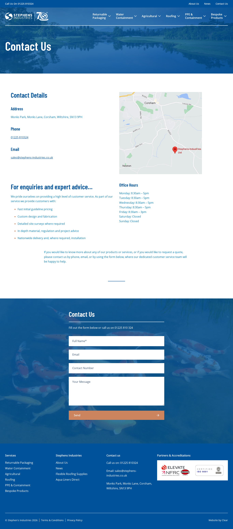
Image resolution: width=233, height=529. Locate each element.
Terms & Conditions (52, 520)
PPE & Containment (193, 16)
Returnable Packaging (100, 16)
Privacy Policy (74, 520)
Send (77, 415)
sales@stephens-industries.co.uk (32, 157)
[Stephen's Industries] (27, 16)
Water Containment (124, 16)
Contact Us (222, 3)
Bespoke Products (217, 16)
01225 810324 (25, 3)
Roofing (171, 16)
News (207, 3)
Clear (225, 520)
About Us (194, 3)
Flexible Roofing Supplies (72, 474)
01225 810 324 (124, 328)
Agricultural (149, 16)
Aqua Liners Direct (67, 479)
